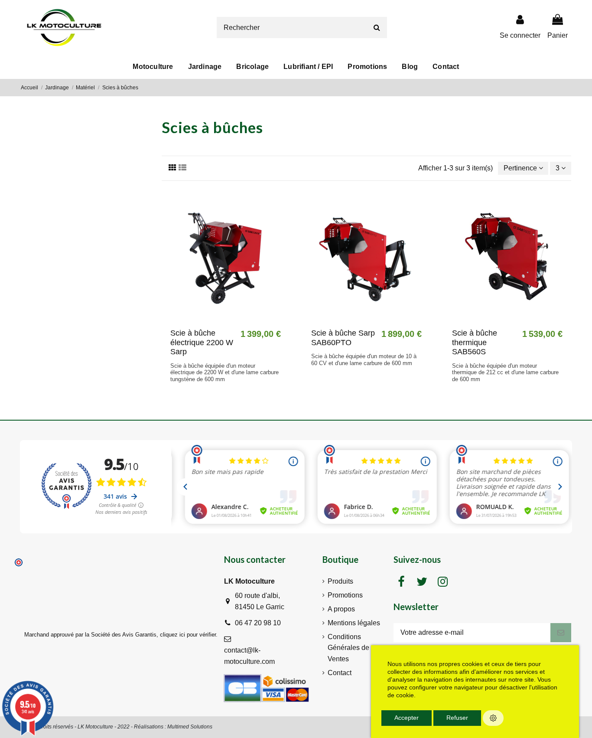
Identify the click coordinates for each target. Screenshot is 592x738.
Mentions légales (354, 623)
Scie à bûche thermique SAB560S (474, 342)
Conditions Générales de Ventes (348, 648)
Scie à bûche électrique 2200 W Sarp (201, 342)
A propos (341, 609)
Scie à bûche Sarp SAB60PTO (343, 338)
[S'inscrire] (560, 632)
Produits (340, 581)
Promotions (345, 595)
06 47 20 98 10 (258, 623)
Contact (339, 672)
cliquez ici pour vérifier (188, 635)
